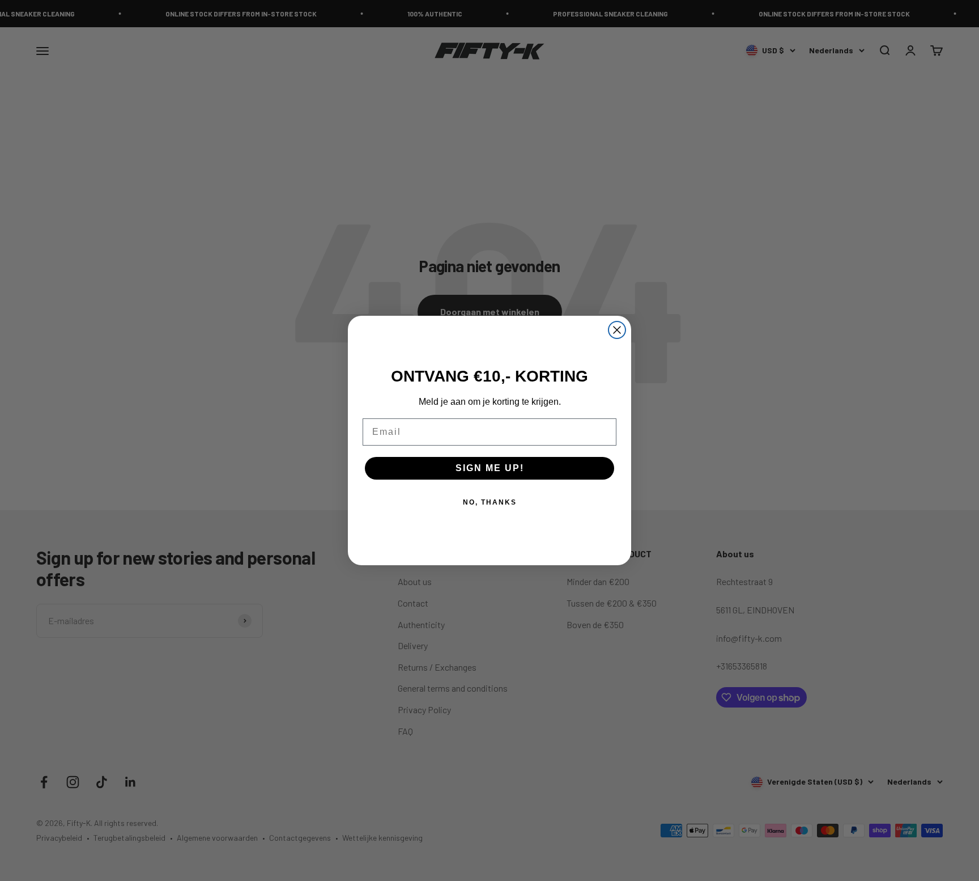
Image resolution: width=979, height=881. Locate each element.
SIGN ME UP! (490, 468)
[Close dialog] (616, 329)
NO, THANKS (490, 502)
